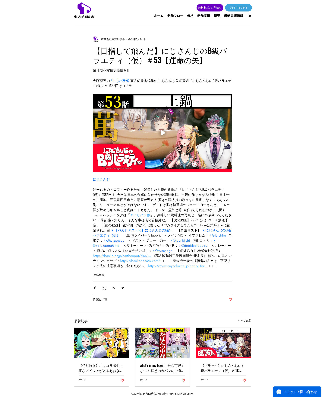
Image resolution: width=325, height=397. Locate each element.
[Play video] (162, 133)
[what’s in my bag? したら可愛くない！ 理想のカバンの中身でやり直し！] (162, 343)
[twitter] (250, 16)
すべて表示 (244, 320)
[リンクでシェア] (122, 288)
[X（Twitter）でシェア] (104, 288)
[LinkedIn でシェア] (113, 288)
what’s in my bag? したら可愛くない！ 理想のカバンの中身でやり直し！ (162, 368)
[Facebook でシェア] (94, 288)
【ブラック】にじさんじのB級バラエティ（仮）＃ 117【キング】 (222, 368)
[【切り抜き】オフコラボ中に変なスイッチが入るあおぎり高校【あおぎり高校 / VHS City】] (101, 343)
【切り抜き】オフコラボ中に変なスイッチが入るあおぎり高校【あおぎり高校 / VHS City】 (101, 368)
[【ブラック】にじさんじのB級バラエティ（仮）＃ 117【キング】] (223, 343)
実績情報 (99, 275)
